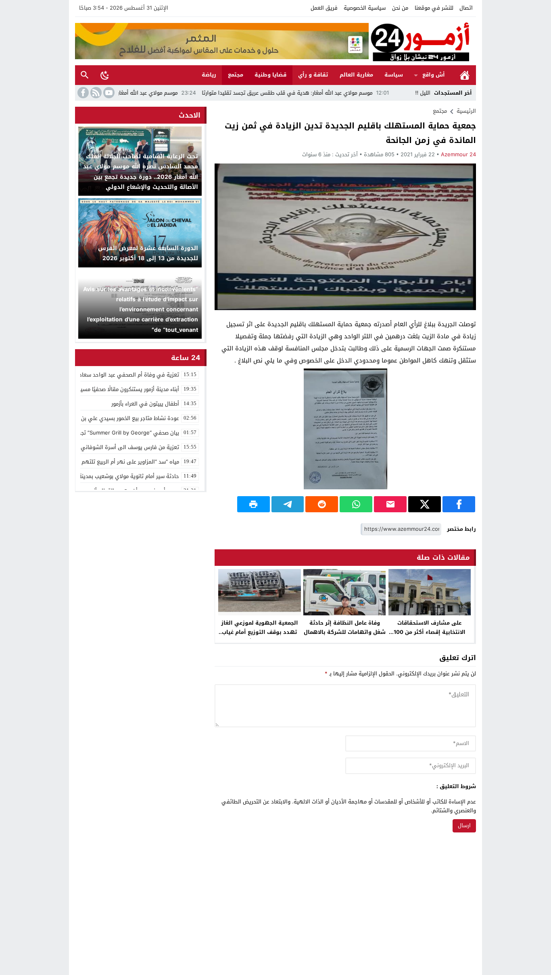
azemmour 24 (458, 154)
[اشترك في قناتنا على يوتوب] (108, 92)
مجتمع (235, 75)
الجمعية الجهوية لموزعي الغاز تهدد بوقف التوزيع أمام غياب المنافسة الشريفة (259, 632)
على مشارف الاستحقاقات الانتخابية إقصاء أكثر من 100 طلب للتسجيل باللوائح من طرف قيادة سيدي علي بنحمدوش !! (429, 637)
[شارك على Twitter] (424, 504)
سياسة (393, 75)
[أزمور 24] (422, 41)
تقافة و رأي (313, 75)
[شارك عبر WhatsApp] (356, 504)
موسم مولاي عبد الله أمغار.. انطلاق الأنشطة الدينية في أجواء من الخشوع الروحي (119, 93)
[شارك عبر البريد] (390, 504)
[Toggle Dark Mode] (104, 75)
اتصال (466, 8)
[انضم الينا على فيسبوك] (82, 92)
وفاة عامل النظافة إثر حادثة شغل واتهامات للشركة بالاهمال (345, 627)
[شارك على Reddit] (321, 504)
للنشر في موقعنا (434, 8)
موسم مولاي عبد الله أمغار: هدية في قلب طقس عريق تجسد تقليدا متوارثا (320, 93)
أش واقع (433, 75)
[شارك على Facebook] (459, 504)
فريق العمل (324, 8)
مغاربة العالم (356, 75)
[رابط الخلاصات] (95, 92)
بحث (84, 75)
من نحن (400, 8)
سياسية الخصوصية (365, 8)
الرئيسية (465, 75)
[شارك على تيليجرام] (287, 504)
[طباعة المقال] (253, 504)
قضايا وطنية (270, 75)
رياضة (209, 75)
